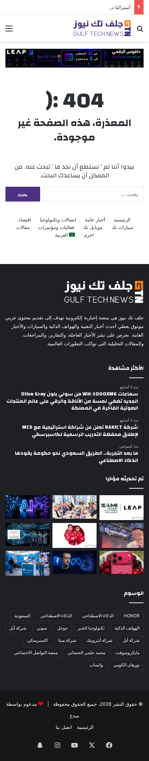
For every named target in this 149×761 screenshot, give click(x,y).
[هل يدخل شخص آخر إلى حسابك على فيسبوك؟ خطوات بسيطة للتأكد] (74, 562)
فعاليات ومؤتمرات (56, 227)
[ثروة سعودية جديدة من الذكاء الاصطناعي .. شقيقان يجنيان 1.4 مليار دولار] (74, 507)
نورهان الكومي (126, 664)
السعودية (22, 615)
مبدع (74, 715)
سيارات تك (122, 227)
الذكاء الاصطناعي (56, 615)
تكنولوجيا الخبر (91, 628)
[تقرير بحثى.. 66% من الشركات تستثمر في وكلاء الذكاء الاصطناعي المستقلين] (27, 534)
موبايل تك (93, 227)
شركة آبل (17, 628)
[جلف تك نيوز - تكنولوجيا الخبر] (102, 28)
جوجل (62, 628)
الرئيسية (122, 219)
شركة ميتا (67, 640)
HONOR (132, 615)
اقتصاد (24, 219)
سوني (42, 628)
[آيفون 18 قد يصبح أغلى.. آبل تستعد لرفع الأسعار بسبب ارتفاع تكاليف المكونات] (121, 562)
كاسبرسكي (37, 640)
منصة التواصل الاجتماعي (36, 652)
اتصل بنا (64, 727)
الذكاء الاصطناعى (98, 615)
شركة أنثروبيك (99, 640)
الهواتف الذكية (127, 628)
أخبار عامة (95, 219)
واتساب (96, 664)
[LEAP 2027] (74, 58)
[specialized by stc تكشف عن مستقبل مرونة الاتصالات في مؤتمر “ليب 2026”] (121, 535)
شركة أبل (131, 640)
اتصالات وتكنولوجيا (58, 219)
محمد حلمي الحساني (86, 652)
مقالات (23, 227)
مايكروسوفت (127, 652)
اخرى (89, 235)
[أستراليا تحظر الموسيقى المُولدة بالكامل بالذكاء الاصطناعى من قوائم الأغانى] (27, 506)
